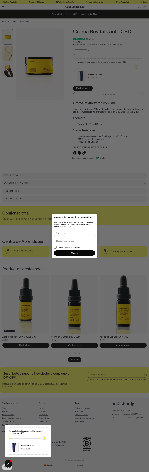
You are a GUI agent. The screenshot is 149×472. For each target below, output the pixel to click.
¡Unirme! (74, 253)
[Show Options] (92, 241)
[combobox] (73, 241)
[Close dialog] (94, 216)
